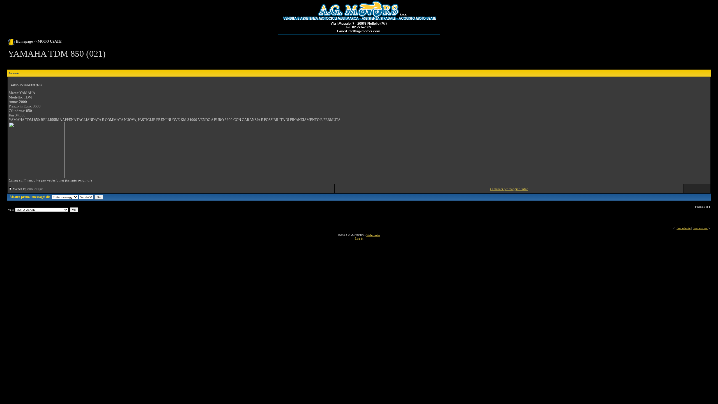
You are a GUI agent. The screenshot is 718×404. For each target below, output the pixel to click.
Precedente (683, 228)
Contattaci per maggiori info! (509, 188)
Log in (359, 238)
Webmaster (373, 235)
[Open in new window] (37, 177)
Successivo (700, 228)
